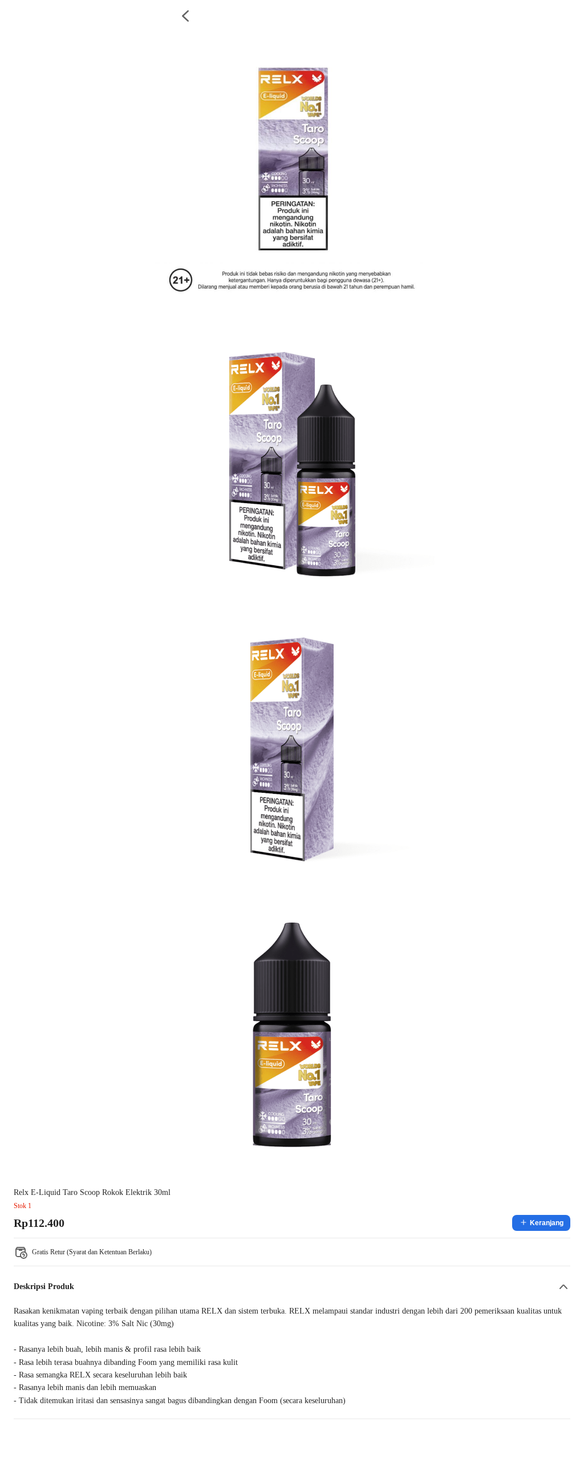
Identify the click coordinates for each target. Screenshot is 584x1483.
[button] (292, 1286)
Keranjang (546, 1223)
